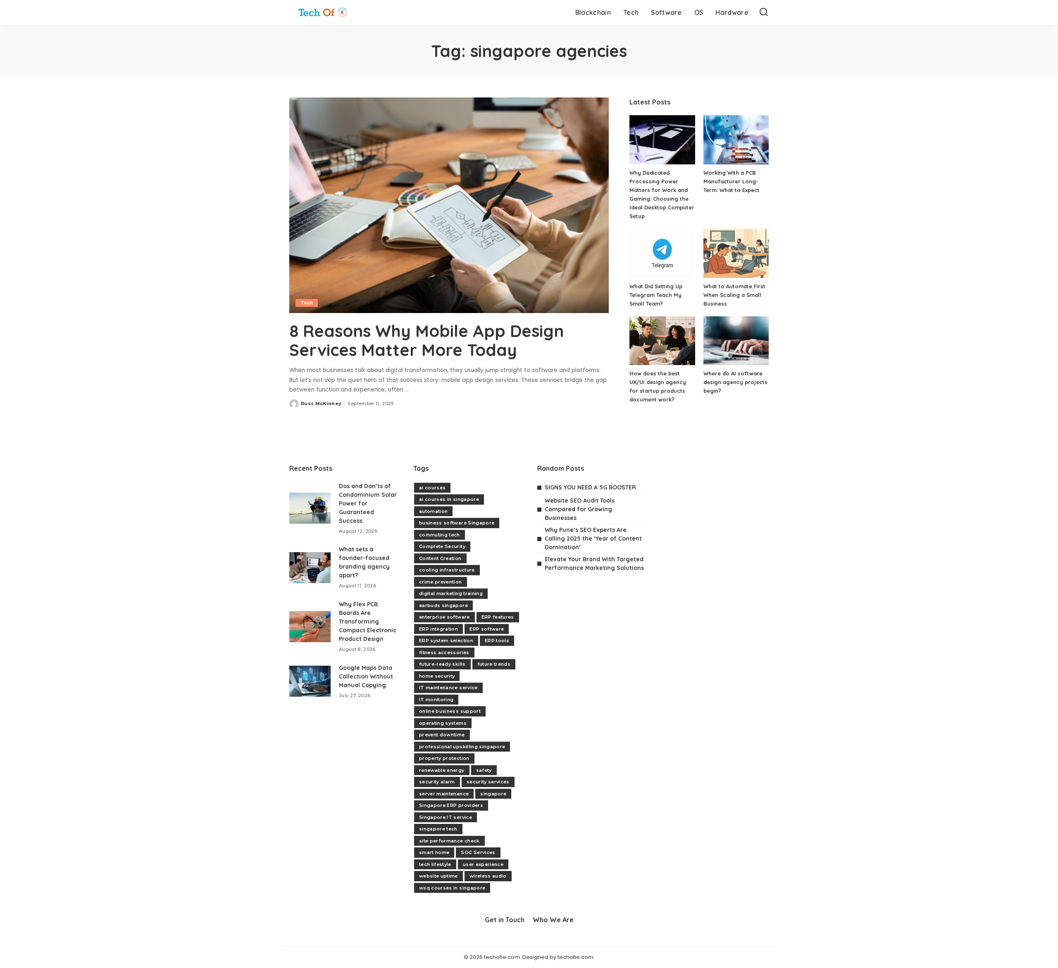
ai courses (432, 488)
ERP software (486, 629)
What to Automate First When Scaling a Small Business (734, 295)
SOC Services (478, 852)
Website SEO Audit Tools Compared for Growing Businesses (580, 509)
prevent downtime (442, 735)
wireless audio (488, 876)
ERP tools (497, 640)
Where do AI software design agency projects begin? (735, 382)
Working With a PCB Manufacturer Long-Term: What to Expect (731, 181)
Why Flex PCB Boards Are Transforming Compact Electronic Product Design (367, 621)
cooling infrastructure (447, 570)
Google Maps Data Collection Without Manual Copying (366, 676)
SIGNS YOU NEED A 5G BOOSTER (590, 487)
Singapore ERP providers (451, 805)
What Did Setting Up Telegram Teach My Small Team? (655, 295)
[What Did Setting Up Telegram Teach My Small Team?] (662, 253)
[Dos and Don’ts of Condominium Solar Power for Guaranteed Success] (310, 508)
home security (437, 676)
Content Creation (440, 558)
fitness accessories (444, 652)
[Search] (764, 12)
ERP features (497, 617)
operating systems (443, 723)
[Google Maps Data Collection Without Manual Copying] (310, 681)
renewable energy (442, 770)
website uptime (438, 876)
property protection (444, 758)
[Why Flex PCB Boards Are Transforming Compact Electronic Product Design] (310, 626)
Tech (306, 303)
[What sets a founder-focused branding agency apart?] (310, 567)
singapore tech (438, 829)
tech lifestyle (435, 864)
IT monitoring (436, 699)
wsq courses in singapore (452, 888)
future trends (493, 664)
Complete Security (442, 546)
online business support (450, 711)
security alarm (437, 782)
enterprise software (444, 617)
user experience (483, 864)
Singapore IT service (445, 817)
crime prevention (440, 582)
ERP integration (438, 629)
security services (488, 782)
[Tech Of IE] (322, 12)
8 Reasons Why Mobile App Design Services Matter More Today (426, 340)
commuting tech (439, 535)
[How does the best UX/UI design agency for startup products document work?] (662, 340)
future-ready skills (442, 664)
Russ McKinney (321, 403)
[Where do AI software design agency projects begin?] (736, 340)
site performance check (449, 841)
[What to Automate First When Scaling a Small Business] (736, 253)
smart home (434, 852)
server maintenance (444, 794)
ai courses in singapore (449, 499)
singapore (493, 794)
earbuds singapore (443, 605)
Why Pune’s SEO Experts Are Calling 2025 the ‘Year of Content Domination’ (593, 538)
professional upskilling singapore (462, 747)
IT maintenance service (448, 687)
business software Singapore (456, 523)
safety (484, 770)
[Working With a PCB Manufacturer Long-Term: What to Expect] (736, 139)
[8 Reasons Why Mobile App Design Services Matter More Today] (449, 205)
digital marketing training (451, 593)
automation (433, 511)
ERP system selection (446, 640)
